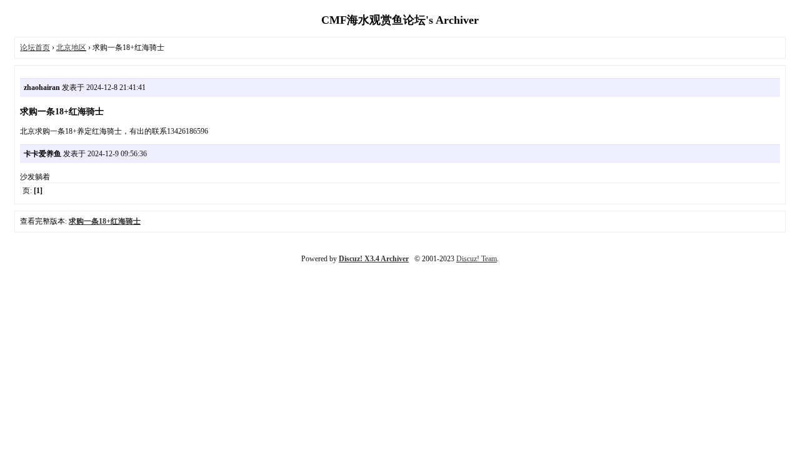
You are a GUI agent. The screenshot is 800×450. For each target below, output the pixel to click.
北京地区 (71, 47)
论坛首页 (35, 47)
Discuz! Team (476, 258)
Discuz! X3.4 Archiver (374, 258)
